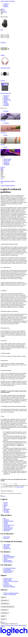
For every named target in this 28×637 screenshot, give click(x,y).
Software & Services (8, 557)
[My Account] (2, 175)
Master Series (7, 536)
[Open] (4, 177)
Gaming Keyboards (8, 527)
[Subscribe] (16, 484)
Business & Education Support (11, 581)
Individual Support (8, 578)
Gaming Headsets (8, 529)
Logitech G (6, 3)
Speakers (6, 523)
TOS (2, 178)
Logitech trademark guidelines (8, 181)
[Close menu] (2, 13)
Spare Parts (6, 584)
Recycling (6, 510)
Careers (5, 503)
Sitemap (24, 625)
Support (2, 9)
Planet (2, 169)
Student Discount (8, 572)
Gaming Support (7, 579)
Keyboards (6, 519)
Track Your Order (8, 585)
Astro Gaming (7, 544)
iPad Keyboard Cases (9, 525)
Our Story (6, 502)
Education (6, 6)
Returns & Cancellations (9, 586)
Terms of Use (4, 625)
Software (3, 167)
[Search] (2, 171)
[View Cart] (2, 177)
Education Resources (9, 570)
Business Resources (8, 561)
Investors (6, 505)
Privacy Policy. (20, 486)
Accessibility (7, 512)
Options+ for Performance (10, 594)
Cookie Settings (18, 625)
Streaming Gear (7, 548)
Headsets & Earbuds (8, 521)
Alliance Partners (8, 560)
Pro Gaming (6, 546)
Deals (2, 168)
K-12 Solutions (7, 569)
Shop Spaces (7, 555)
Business (6, 5)
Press (5, 508)
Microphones (7, 530)
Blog (5, 506)
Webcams (6, 522)
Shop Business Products (9, 556)
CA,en (3, 10)
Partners (5, 559)
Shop (2, 12)
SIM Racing (6, 547)
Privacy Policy (10, 625)
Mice (5, 518)
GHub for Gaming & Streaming (11, 593)
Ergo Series (6, 538)
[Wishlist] (2, 173)
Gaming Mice (7, 526)
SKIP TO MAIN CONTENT (8, 1)
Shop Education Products (10, 568)
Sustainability (7, 509)
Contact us (6, 582)
